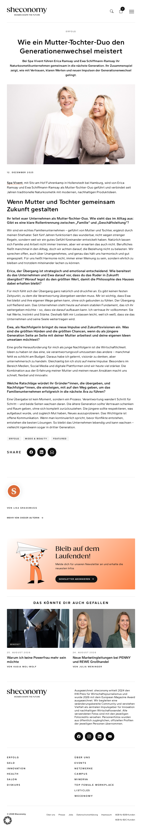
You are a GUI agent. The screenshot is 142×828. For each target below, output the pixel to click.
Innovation (16, 768)
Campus (81, 773)
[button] (7, 820)
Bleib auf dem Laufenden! (77, 552)
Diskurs (13, 784)
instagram (89, 736)
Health (13, 773)
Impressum (106, 814)
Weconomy (83, 795)
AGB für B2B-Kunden (125, 814)
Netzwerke (83, 768)
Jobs (71, 814)
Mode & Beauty (36, 438)
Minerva (81, 779)
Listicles (82, 790)
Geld (11, 762)
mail (52, 452)
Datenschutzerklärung (87, 814)
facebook (31, 452)
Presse (62, 814)
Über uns (82, 757)
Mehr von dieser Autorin (23, 518)
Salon (12, 779)
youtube (110, 736)
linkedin (41, 452)
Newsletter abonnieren (74, 579)
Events (80, 762)
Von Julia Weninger (87, 666)
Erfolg (14, 438)
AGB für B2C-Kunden (125, 819)
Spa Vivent (15, 183)
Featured (60, 438)
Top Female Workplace (94, 784)
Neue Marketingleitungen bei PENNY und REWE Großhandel (102, 659)
